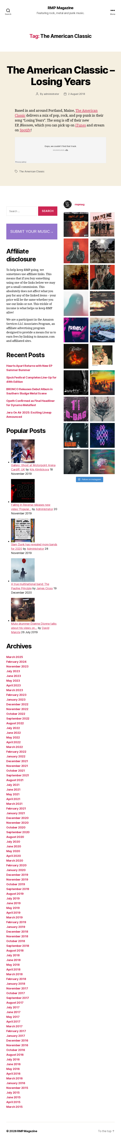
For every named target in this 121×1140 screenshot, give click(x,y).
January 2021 (15, 813)
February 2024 (16, 661)
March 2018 (14, 974)
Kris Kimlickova (39, 469)
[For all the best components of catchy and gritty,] (102, 224)
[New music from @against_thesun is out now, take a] (102, 250)
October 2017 (15, 993)
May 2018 (13, 964)
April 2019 (13, 912)
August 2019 (15, 893)
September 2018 (17, 945)
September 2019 (17, 889)
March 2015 (14, 1106)
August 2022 (15, 723)
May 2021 (13, 794)
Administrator (44, 509)
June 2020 (13, 846)
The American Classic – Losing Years (60, 75)
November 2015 (17, 1087)
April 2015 (13, 1102)
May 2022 (13, 737)
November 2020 (17, 822)
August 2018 (15, 950)
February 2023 (16, 695)
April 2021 (13, 799)
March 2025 (14, 657)
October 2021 (15, 770)
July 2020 (13, 841)
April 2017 (13, 1021)
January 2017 (15, 1035)
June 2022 (13, 732)
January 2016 (15, 1083)
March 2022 (14, 747)
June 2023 (13, 676)
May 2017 (13, 1016)
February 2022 (16, 751)
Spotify (25, 130)
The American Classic (31, 171)
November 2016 (17, 1045)
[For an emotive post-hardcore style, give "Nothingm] (102, 303)
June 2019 (13, 903)
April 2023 (13, 685)
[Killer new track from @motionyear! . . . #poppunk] (102, 461)
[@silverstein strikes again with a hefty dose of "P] (76, 303)
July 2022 (13, 728)
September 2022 (17, 718)
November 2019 (17, 879)
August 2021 (14, 780)
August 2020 (15, 837)
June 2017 (13, 1012)
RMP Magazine (60, 8)
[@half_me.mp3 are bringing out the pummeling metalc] (76, 435)
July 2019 (13, 898)
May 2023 (13, 680)
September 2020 (18, 832)
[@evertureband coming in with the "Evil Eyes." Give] (76, 356)
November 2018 (17, 936)
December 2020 (17, 818)
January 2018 (15, 983)
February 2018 (16, 979)
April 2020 (13, 855)
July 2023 (13, 671)
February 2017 (16, 1031)
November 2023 (17, 666)
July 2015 (13, 1092)
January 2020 (16, 870)
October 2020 (16, 827)
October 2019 (15, 884)
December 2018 (17, 931)
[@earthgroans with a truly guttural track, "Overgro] (76, 277)
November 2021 (17, 766)
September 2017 (17, 998)
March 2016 (14, 1078)
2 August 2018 (76, 93)
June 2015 (13, 1097)
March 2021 (14, 803)
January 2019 (15, 927)
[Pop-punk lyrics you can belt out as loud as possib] (102, 277)
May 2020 (13, 851)
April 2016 (13, 1073)
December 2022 (17, 704)
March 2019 (14, 917)
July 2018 (13, 955)
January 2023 (16, 699)
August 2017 (14, 1002)
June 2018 (13, 960)
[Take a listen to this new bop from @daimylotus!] (76, 330)
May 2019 (13, 908)
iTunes (80, 125)
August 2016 (15, 1054)
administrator (51, 93)
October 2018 (15, 941)
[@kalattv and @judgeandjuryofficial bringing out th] (76, 250)
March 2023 (14, 690)
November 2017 (17, 988)
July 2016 (13, 1059)
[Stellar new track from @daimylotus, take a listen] (76, 409)
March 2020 (14, 860)
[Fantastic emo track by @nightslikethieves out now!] (102, 330)
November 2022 (17, 709)
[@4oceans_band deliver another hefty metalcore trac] (102, 409)
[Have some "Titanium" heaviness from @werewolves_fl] (76, 461)
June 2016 (13, 1064)
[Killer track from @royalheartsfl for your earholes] (76, 382)
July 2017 (13, 1007)
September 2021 (17, 775)
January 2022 (15, 756)
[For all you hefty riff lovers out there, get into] (76, 224)
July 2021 (13, 784)
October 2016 (15, 1050)
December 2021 (17, 761)
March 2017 (14, 1026)
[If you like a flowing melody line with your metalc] (102, 435)
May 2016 (13, 1069)
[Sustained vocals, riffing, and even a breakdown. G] (102, 382)
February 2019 (16, 922)
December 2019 (17, 874)
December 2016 (17, 1040)
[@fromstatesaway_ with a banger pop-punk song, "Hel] (102, 356)
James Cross (44, 588)
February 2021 (16, 808)
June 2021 (13, 789)
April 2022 (13, 742)
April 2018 (13, 969)
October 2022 (15, 713)
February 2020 (16, 865)
